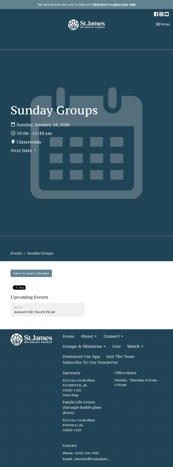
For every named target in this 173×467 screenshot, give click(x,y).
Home (68, 336)
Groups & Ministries (82, 346)
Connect (112, 336)
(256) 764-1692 (87, 453)
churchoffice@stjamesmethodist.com (92, 459)
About (87, 336)
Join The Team (120, 356)
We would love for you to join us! (87, 4)
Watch (133, 346)
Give (116, 346)
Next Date (22, 150)
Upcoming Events (29, 297)
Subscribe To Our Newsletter (90, 362)
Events (16, 253)
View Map (70, 395)
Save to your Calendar (31, 273)
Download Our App (81, 356)
